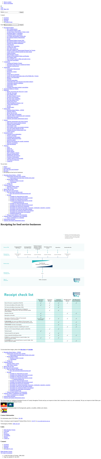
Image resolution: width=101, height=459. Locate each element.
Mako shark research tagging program (16, 123)
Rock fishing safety (12, 57)
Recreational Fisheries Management (16, 37)
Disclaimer (6, 434)
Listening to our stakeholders (14, 134)
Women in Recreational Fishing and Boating (18, 56)
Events (8, 39)
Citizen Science (11, 131)
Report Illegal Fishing (12, 179)
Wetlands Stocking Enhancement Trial (16, 130)
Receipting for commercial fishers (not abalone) (22, 210)
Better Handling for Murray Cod (15, 103)
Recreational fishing (9, 27)
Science (6, 120)
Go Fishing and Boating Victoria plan (16, 36)
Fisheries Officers (11, 111)
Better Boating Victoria (12, 54)
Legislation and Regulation (13, 137)
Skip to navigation (8, 3)
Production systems (12, 71)
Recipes (9, 105)
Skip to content (7, 2)
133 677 (33, 421)
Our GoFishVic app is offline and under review (18, 59)
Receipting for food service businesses (19, 206)
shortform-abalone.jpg (15, 213)
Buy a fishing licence (12, 29)
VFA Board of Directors (13, 160)
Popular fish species (12, 101)
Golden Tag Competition (13, 46)
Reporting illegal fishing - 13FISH (15, 110)
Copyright (6, 431)
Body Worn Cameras (12, 187)
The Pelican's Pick (11, 47)
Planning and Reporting (13, 154)
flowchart (23, 349)
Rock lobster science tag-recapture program (17, 127)
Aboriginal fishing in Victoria (11, 88)
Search (2, 12)
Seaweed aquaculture (12, 80)
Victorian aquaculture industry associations (17, 87)
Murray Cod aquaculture (13, 77)
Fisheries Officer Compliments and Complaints (18, 115)
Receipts (6, 171)
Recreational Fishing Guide (14, 30)
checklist (30, 349)
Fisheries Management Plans (14, 138)
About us (6, 145)
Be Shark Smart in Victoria (13, 96)
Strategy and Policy (12, 135)
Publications (10, 86)
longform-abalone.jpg (18, 202)
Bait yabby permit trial (12, 49)
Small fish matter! (11, 140)
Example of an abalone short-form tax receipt (21, 197)
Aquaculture (7, 67)
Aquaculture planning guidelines (15, 83)
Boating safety (10, 107)
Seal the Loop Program (12, 97)
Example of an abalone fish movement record (21, 205)
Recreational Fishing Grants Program (16, 42)
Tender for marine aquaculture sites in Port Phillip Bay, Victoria (22, 76)
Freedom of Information (13, 157)
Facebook (6, 17)
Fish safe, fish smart (12, 93)
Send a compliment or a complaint (15, 217)
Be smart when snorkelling (13, 98)
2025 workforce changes (13, 152)
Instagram (6, 19)
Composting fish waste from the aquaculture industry (20, 81)
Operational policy (8, 133)
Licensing (9, 70)
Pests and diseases (11, 144)
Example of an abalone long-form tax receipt (21, 200)
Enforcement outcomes (12, 117)
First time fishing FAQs (13, 100)
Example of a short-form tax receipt (19, 196)
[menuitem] (52, 179)
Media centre (10, 150)
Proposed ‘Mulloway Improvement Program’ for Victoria (21, 50)
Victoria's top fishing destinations (15, 43)
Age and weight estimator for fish (15, 128)
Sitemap (6, 437)
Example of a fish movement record (19, 203)
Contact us (9, 161)
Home (5, 166)
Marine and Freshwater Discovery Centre (17, 91)
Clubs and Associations (13, 60)
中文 (2, 9)
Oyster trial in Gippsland (13, 74)
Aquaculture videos (12, 84)
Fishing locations (11, 53)
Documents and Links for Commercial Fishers (18, 64)
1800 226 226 (16, 423)
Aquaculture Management (13, 69)
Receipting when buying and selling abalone (21, 209)
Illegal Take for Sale (12, 113)
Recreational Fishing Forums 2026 (15, 40)
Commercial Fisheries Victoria (14, 63)
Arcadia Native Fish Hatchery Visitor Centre (18, 32)
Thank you (9, 183)
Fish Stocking (10, 44)
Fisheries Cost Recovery (13, 66)
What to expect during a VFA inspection (17, 215)
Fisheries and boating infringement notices (17, 118)
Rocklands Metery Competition (15, 33)
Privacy (6, 432)
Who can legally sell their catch (14, 192)
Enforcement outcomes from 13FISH (16, 176)
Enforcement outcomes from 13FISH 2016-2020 (22, 178)
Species (9, 73)
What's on (9, 148)
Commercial (7, 61)
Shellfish (9, 78)
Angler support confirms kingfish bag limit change (19, 51)
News (8, 147)
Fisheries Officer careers (13, 186)
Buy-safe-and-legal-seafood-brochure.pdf (20, 193)
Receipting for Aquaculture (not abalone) (20, 212)
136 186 (20, 418)
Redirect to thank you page (17, 180)
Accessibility (7, 435)
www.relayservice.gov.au (43, 421)
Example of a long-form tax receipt (18, 199)
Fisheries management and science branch (17, 121)
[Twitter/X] (8, 22)
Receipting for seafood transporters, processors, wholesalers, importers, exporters (30, 207)
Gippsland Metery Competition (14, 34)
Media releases (10, 151)
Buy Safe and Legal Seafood (14, 114)
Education (6, 90)
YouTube (6, 20)
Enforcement (7, 108)
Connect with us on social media (15, 158)
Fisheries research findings (13, 124)
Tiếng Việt (6, 9)
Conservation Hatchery (12, 104)
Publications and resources (13, 155)
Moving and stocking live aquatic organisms (18, 141)
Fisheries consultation (12, 142)
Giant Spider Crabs (11, 125)
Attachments (13, 182)
